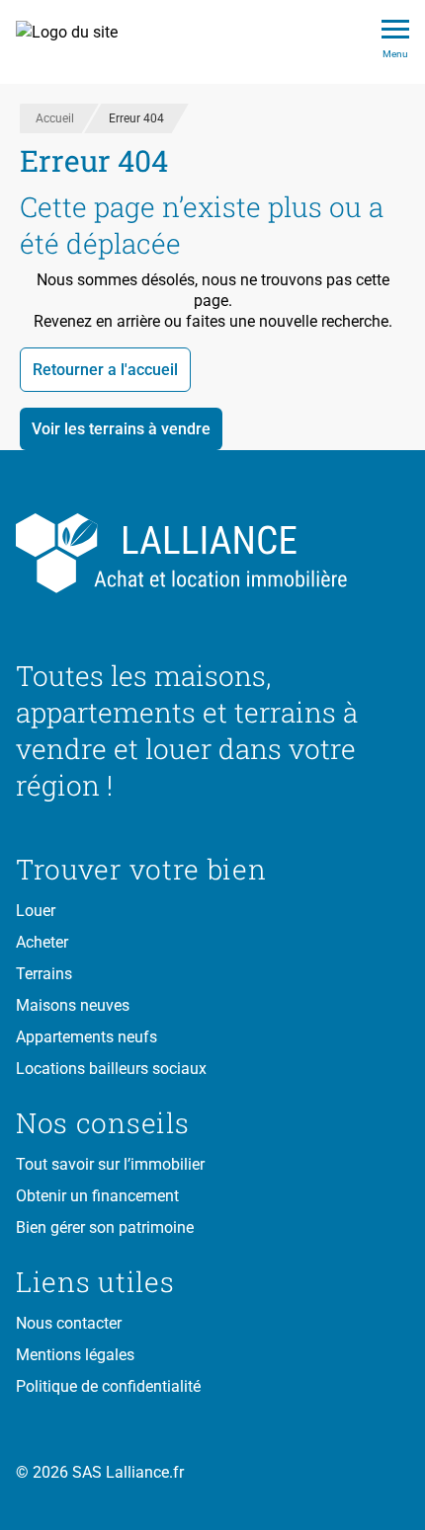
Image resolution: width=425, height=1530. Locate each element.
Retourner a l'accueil (105, 369)
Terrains (44, 973)
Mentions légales (75, 1354)
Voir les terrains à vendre (121, 429)
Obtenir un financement (97, 1195)
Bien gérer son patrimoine (105, 1227)
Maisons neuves (72, 1005)
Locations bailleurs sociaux (111, 1068)
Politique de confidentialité (108, 1386)
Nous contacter (69, 1323)
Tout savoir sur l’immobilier (110, 1164)
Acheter (42, 942)
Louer (35, 910)
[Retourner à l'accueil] (212, 553)
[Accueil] (77, 42)
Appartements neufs (86, 1037)
